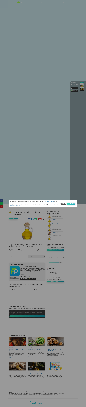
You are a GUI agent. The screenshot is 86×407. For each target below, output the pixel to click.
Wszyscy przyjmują (71, 203)
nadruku (19, 205)
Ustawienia (63, 203)
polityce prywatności (13, 205)
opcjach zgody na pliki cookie (49, 201)
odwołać (30, 204)
